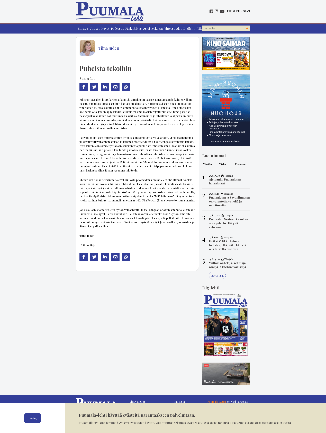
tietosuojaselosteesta (276, 422)
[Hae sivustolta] (247, 28)
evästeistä (252, 422)
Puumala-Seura (217, 401)
